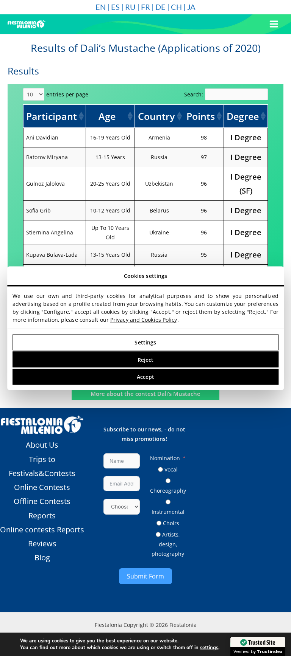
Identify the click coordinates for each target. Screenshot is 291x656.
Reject (146, 359)
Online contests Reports (42, 529)
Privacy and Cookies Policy (143, 319)
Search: (193, 94)
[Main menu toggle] (274, 24)
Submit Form (145, 576)
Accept (146, 376)
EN (100, 6)
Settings (145, 342)
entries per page (67, 94)
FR (145, 6)
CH (176, 6)
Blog (42, 557)
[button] (80, 116)
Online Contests (42, 487)
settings (209, 647)
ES (115, 6)
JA (191, 6)
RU (130, 6)
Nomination (165, 458)
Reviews (42, 543)
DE (160, 6)
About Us (42, 445)
